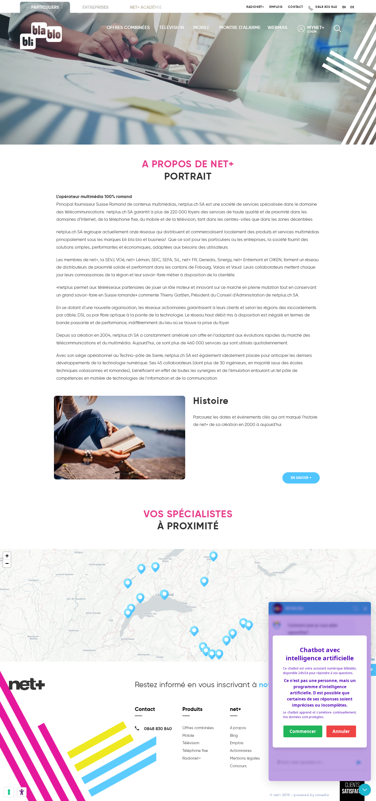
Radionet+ (255, 7)
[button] (212, 654)
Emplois (276, 7)
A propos (238, 728)
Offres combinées (128, 27)
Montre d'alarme (240, 27)
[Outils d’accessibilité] (22, 792)
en (344, 7)
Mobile (201, 27)
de (352, 7)
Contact (295, 7)
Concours (238, 766)
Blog (234, 735)
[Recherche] (337, 30)
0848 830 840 (326, 7)
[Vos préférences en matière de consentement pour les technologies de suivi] (9, 792)
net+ (235, 709)
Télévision (171, 27)
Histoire (211, 401)
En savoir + (301, 478)
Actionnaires (241, 750)
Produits (192, 709)
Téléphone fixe (195, 750)
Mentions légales (245, 758)
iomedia (322, 795)
